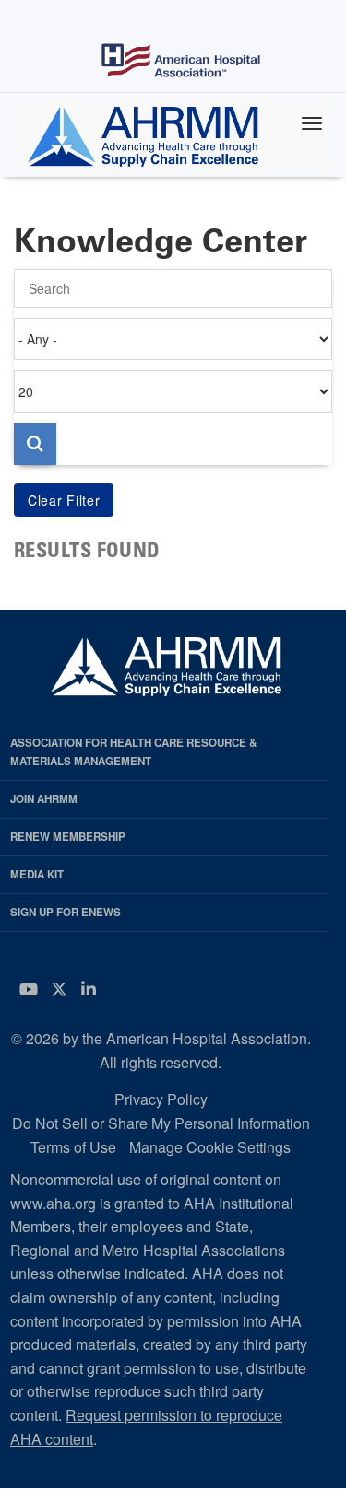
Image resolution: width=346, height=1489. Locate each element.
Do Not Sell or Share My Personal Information (161, 1123)
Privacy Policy (161, 1099)
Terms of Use (73, 1146)
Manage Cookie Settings (210, 1146)
